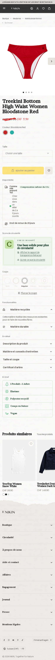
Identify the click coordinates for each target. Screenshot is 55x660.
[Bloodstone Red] (5, 132)
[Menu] (4, 8)
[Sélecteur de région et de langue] (31, 8)
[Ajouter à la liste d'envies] (49, 170)
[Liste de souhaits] (43, 8)
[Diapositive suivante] (51, 61)
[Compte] (37, 8)
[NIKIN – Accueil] (8, 512)
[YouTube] (13, 640)
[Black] (6, 494)
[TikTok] (22, 640)
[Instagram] (9, 640)
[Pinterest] (18, 640)
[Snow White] (3, 494)
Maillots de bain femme (33, 18)
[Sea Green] (12, 132)
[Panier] (49, 8)
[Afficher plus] (45, 434)
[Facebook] (4, 640)
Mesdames (17, 18)
